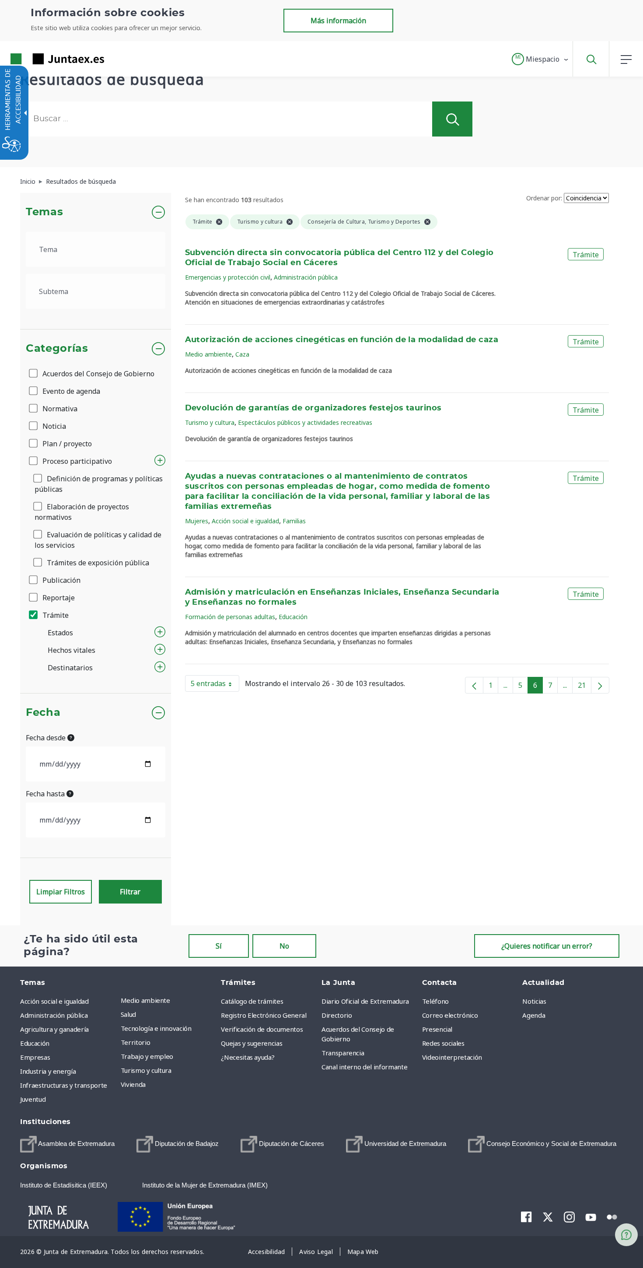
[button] (540, 59)
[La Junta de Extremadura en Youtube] (590, 1216)
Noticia (53, 426)
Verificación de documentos (262, 1029)
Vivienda (133, 1084)
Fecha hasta (46, 794)
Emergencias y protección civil (227, 277)
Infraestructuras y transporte (63, 1085)
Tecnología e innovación (156, 1028)
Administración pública (306, 277)
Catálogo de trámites (252, 1001)
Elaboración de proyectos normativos (82, 512)
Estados (60, 633)
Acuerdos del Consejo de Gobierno (97, 373)
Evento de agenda (70, 391)
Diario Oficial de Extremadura (365, 1001)
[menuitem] (169, 1000)
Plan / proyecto (66, 443)
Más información (338, 20)
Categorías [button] (57, 348)
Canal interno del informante (364, 1066)
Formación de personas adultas (230, 617)
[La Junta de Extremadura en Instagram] (569, 1216)
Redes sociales (443, 1043)
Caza (242, 354)
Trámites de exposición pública (97, 562)
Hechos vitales (71, 650)
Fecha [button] (43, 713)
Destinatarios (70, 668)
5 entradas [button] (215, 685)
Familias (294, 521)
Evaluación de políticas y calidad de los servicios (98, 540)
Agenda (533, 1015)
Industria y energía (48, 1071)
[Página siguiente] (600, 685)
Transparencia (343, 1052)
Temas (44, 212)
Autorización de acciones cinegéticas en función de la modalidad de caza (342, 340)
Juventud (32, 1099)
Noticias (534, 1001)
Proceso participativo (76, 461)
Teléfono (435, 1001)
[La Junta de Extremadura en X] (548, 1216)
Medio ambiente (208, 354)
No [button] (284, 946)
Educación (293, 617)
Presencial (437, 1029)
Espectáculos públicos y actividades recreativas (305, 422)
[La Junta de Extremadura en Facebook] (526, 1216)
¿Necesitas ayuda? (247, 1057)
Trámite (55, 615)
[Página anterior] (474, 685)
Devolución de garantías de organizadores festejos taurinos (313, 408)
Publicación (60, 580)
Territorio (135, 1042)
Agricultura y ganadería (54, 1029)
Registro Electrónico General (263, 1015)
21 (584, 687)
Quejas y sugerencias (251, 1043)
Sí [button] (219, 946)
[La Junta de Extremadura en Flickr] (612, 1216)
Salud (128, 1014)
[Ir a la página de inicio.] (41, 59)
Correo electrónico (450, 1015)
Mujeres (196, 521)
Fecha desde (46, 738)
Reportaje (58, 597)
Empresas (35, 1057)
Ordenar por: (544, 198)
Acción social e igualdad (245, 521)
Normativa (59, 408)
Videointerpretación (452, 1057)
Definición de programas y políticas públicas (99, 484)
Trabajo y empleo (147, 1056)
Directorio (337, 1015)
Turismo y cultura (209, 422)
